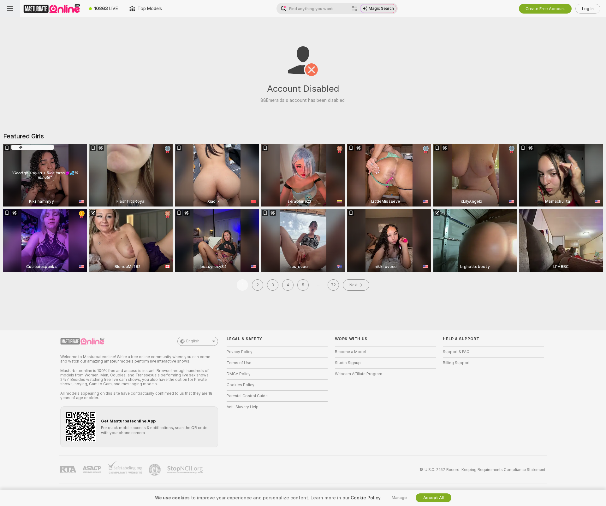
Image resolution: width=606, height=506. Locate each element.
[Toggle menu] (10, 8)
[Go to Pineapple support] (155, 470)
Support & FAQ (456, 352)
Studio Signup (348, 363)
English (192, 341)
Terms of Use (239, 363)
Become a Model (350, 352)
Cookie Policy (365, 497)
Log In (588, 8)
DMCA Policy (239, 374)
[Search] (354, 8)
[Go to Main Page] (51, 8)
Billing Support (456, 363)
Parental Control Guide (247, 396)
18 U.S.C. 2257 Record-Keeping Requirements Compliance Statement (482, 470)
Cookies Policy (240, 385)
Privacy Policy (239, 352)
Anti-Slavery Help (242, 407)
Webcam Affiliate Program (358, 374)
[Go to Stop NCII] (185, 470)
